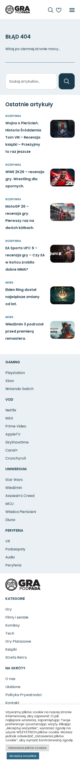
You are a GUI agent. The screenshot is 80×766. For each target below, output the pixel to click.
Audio (10, 557)
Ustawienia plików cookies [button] (27, 748)
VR (7, 541)
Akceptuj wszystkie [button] (22, 756)
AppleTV (12, 434)
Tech (9, 633)
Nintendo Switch (19, 388)
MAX (9, 418)
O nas (10, 678)
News (9, 282)
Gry (8, 609)
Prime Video (15, 426)
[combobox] (31, 81)
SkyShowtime (17, 442)
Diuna (10, 519)
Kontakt (12, 702)
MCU (9, 503)
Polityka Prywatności (23, 694)
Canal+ (11, 450)
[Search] (67, 81)
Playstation (15, 372)
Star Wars (14, 479)
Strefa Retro (16, 657)
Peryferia (13, 565)
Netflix (10, 410)
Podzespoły (15, 549)
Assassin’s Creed (19, 495)
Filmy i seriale (16, 617)
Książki (11, 649)
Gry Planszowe (18, 641)
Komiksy (12, 625)
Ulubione (12, 686)
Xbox (9, 380)
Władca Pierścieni (20, 511)
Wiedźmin (13, 487)
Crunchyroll (15, 458)
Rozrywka (13, 116)
